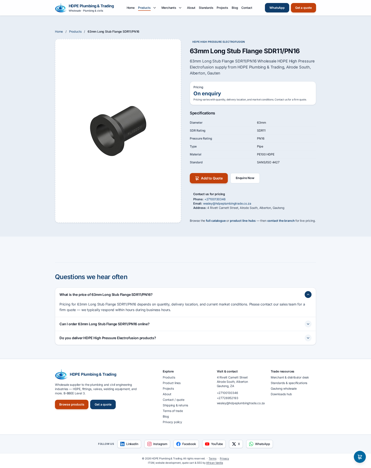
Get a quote (303, 7)
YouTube (217, 444)
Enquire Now (245, 178)
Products (144, 7)
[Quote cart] (360, 457)
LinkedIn (132, 444)
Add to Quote (212, 178)
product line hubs (243, 220)
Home (131, 7)
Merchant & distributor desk (290, 377)
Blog (235, 7)
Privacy (224, 458)
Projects (222, 7)
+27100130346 (215, 199)
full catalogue (216, 220)
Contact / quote (173, 399)
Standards (206, 7)
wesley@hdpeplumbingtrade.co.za (227, 203)
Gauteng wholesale (284, 388)
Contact (246, 7)
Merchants (168, 7)
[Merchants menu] (180, 7)
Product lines (172, 383)
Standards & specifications (289, 383)
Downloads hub (281, 394)
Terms (212, 458)
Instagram (160, 444)
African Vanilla (214, 462)
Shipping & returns (175, 405)
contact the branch (281, 220)
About (191, 7)
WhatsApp (277, 7)
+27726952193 (227, 398)
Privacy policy (172, 422)
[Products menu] (154, 7)
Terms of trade (173, 411)
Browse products (71, 404)
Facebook (189, 444)
